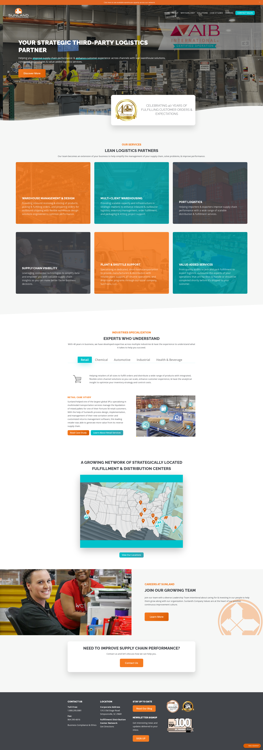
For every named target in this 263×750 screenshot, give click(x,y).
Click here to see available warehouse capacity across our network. (129, 2)
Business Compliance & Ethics (82, 725)
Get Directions (107, 726)
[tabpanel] (132, 405)
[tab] (85, 360)
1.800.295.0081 (75, 710)
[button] (259, 2)
